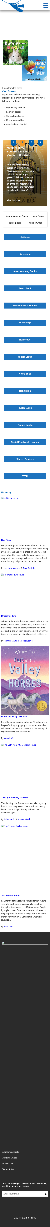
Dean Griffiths (29, 568)
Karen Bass (8, 927)
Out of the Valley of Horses (14, 716)
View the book (14, 200)
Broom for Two (8, 616)
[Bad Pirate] (25, 518)
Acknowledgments (10, 1152)
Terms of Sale (8, 1169)
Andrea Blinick (24, 819)
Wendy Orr (9, 738)
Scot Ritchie (27, 641)
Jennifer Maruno (11, 641)
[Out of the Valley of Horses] (25, 680)
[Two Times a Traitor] (25, 859)
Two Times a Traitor (10, 895)
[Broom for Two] (25, 594)
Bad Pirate (6, 540)
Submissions (7, 1163)
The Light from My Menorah (14, 798)
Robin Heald (10, 819)
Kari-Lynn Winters (12, 568)
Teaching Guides (9, 1157)
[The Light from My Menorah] (25, 770)
